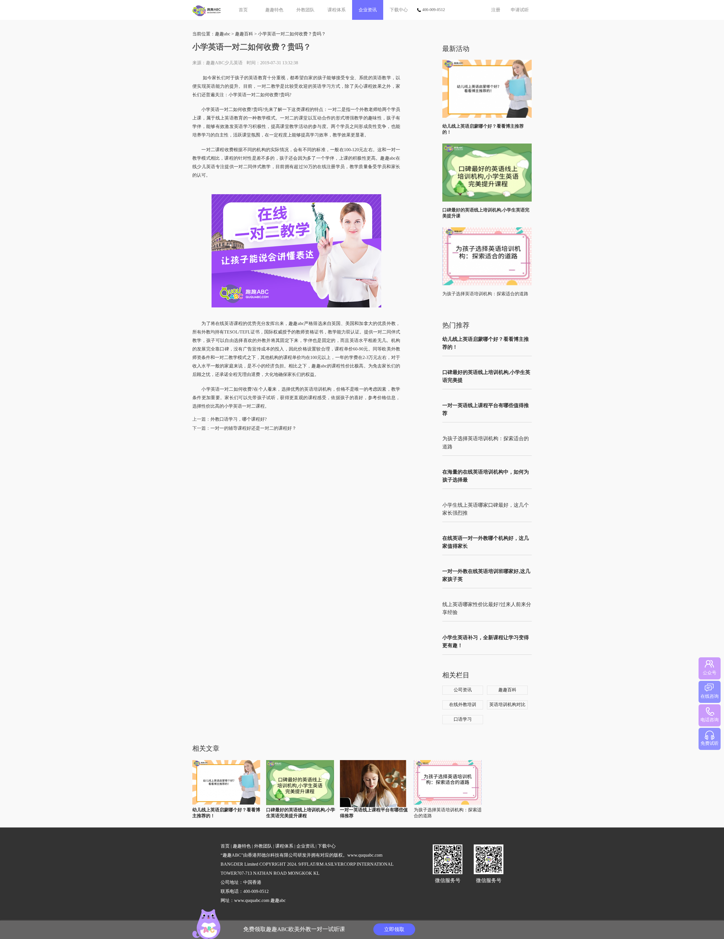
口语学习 (463, 719)
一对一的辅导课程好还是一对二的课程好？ (253, 428)
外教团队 (305, 9)
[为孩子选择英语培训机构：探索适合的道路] (488, 284)
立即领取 (394, 929)
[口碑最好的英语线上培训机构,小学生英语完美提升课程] (488, 200)
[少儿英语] (208, 10)
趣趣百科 (244, 33)
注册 (495, 9)
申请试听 (520, 9)
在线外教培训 (462, 704)
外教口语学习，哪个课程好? (238, 419)
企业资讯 (368, 9)
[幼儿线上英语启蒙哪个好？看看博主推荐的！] (488, 116)
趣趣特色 (274, 9)
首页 (243, 9)
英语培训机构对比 (507, 704)
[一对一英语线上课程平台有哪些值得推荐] (373, 806)
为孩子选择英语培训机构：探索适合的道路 (485, 293)
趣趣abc (222, 33)
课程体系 (336, 9)
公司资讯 (463, 689)
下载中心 (399, 9)
